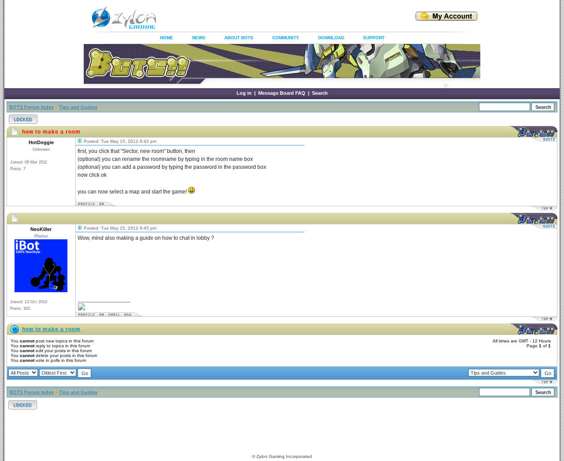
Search (320, 93)
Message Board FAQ (281, 93)
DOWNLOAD (331, 37)
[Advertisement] (275, 17)
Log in (244, 93)
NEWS (198, 37)
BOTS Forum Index (31, 107)
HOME (166, 37)
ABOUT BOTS (238, 37)
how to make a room (51, 329)
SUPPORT (374, 37)
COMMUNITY (285, 37)
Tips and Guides (78, 107)
